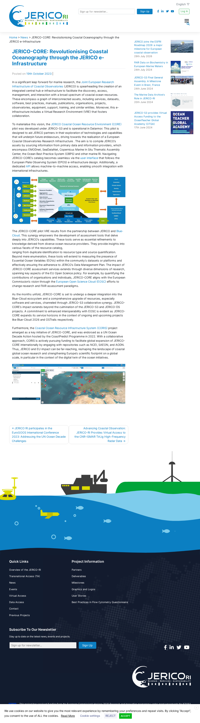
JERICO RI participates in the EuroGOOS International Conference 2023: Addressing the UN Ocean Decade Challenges (39, 435)
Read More (68, 715)
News (12, 582)
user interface (89, 158)
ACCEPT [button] (125, 715)
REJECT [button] (110, 715)
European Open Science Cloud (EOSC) (81, 281)
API (28, 166)
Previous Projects (19, 615)
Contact (14, 608)
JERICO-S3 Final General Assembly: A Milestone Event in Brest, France (148, 81)
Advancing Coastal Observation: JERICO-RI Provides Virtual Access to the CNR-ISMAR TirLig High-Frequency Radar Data (100, 435)
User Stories (79, 595)
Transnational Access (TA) (24, 576)
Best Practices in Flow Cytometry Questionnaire (100, 602)
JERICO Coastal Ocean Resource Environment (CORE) (86, 124)
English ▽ (183, 4)
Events (13, 589)
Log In (184, 11)
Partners (77, 569)
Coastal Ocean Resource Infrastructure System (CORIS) (71, 328)
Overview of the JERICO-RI (25, 569)
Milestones (78, 582)
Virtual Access (17, 595)
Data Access (16, 602)
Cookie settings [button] (90, 715)
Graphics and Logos (83, 589)
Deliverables (79, 576)
